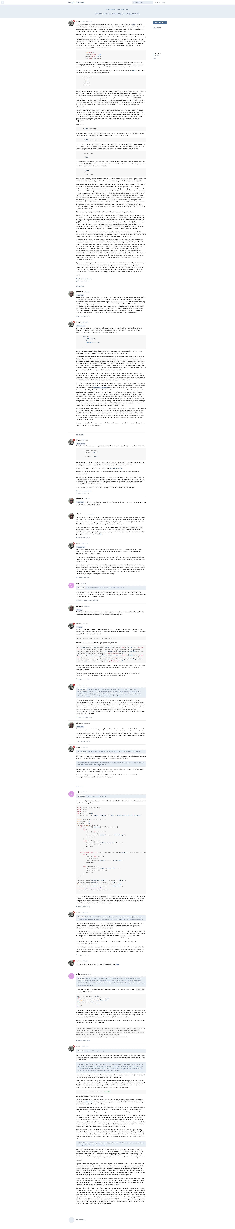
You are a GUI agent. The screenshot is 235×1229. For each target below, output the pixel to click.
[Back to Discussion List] (2, 2)
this (133, 24)
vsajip (80, 610)
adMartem (81, 326)
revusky (80, 295)
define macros (88, 1102)
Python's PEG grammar (100, 387)
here (110, 468)
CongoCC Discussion (76, 2)
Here (133, 70)
